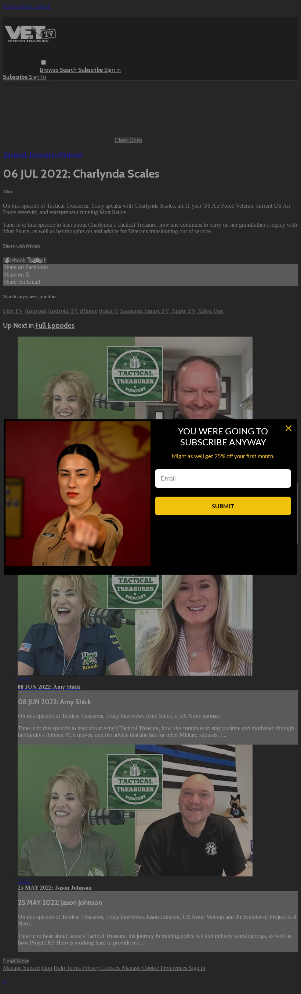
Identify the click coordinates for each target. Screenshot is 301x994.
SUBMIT (223, 505)
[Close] (288, 428)
